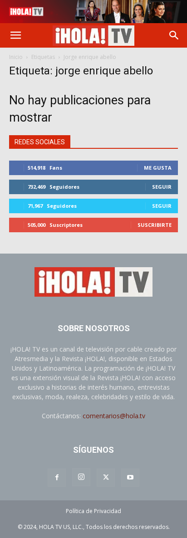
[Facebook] (57, 478)
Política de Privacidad (93, 511)
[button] (15, 35)
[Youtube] (130, 478)
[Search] (174, 35)
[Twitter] (106, 478)
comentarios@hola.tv (114, 415)
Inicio (16, 57)
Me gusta (158, 167)
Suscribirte (155, 224)
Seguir (162, 186)
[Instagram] (81, 477)
